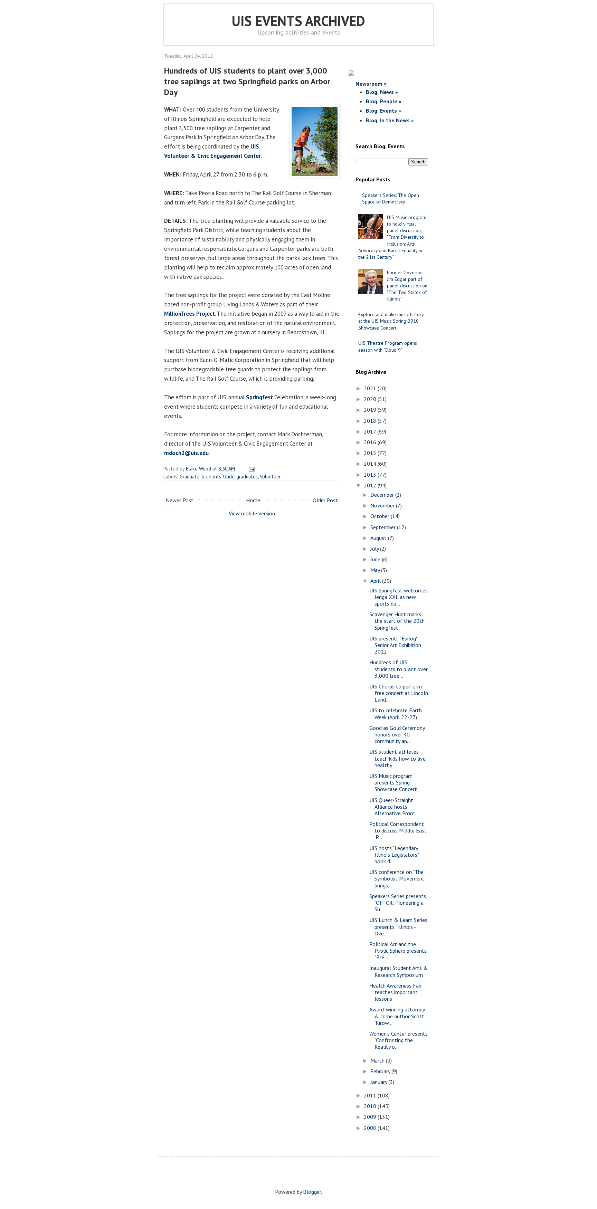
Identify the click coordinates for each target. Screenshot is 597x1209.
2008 (371, 1127)
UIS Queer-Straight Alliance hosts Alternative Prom (392, 807)
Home (253, 500)
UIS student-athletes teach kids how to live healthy (397, 758)
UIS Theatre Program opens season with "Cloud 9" (387, 346)
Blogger (312, 1191)
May (375, 570)
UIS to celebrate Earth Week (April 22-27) (395, 713)
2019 (371, 409)
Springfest (259, 397)
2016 (371, 442)
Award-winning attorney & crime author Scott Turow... (397, 1016)
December (382, 494)
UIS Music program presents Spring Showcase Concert (393, 782)
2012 (371, 485)
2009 (371, 1116)
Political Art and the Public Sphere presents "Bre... (398, 951)
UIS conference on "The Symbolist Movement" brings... (397, 878)
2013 (371, 474)
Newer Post (179, 500)
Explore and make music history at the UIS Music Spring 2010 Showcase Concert (391, 321)
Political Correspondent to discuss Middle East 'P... (398, 830)
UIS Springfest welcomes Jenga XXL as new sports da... (398, 597)
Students (211, 476)
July (375, 548)
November (383, 505)
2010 (371, 1106)
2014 (371, 463)
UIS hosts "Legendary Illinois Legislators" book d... (394, 855)
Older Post (325, 500)
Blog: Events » (383, 110)
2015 (371, 452)
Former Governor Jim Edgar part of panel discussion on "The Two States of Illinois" (407, 285)
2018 (371, 420)
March (378, 1060)
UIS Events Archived (298, 21)
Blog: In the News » (390, 120)
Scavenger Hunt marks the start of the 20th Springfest (397, 621)
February (380, 1071)
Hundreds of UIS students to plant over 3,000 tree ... (398, 669)
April (376, 580)
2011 (371, 1095)
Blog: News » (382, 91)
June (376, 559)
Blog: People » (383, 101)
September (383, 527)
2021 (371, 388)
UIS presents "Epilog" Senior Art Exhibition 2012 (395, 645)
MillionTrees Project (189, 313)
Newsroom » (371, 83)
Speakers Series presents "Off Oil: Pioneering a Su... (397, 903)
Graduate (189, 476)
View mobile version (252, 513)
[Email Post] (250, 468)
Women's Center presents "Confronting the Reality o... (398, 1040)
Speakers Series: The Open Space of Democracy (390, 198)
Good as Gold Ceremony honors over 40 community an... (397, 734)
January (379, 1081)
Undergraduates (240, 476)
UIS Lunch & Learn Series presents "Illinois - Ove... (398, 926)
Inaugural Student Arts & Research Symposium (398, 971)
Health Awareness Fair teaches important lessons (395, 992)
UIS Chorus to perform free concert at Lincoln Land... (398, 693)
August (379, 537)
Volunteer (270, 476)
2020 (371, 399)
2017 (370, 431)
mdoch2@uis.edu (186, 453)
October (380, 516)
